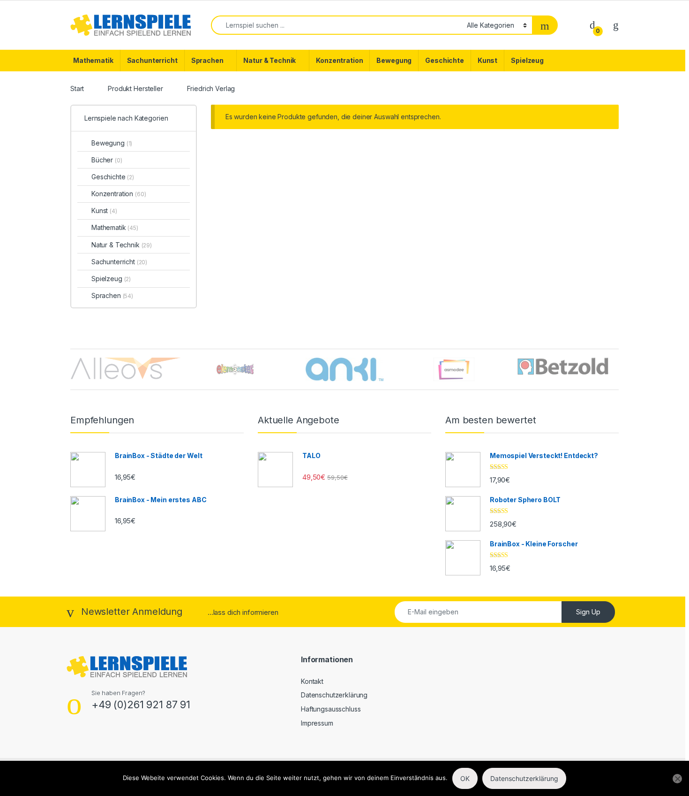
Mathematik (93, 60)
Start (77, 88)
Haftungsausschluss (330, 709)
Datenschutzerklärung (334, 695)
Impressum (317, 723)
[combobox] (336, 25)
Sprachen (207, 60)
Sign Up (588, 612)
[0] (592, 24)
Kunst (487, 60)
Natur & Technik (269, 60)
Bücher (106, 160)
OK (465, 778)
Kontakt (312, 681)
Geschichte (444, 60)
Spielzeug (527, 60)
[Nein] (677, 778)
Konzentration (339, 60)
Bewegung (394, 60)
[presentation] (616, 370)
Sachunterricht (152, 60)
